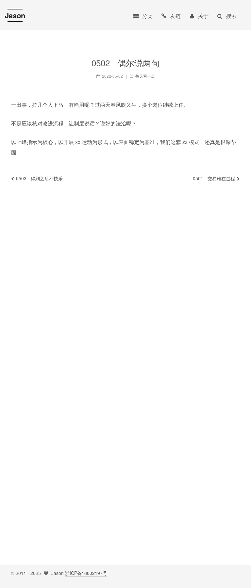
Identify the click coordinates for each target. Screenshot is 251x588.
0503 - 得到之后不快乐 (39, 178)
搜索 (231, 16)
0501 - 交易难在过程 (214, 178)
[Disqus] (125, 283)
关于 (203, 16)
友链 (175, 16)
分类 (147, 16)
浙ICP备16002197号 (86, 573)
